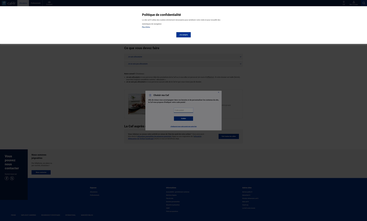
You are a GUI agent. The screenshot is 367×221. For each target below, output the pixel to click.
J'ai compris (183, 35)
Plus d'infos (146, 27)
